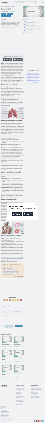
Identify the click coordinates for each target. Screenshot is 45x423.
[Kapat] (36, 204)
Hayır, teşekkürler (22, 217)
